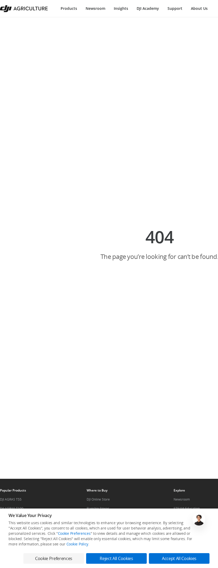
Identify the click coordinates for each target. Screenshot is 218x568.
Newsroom (95, 8)
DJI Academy (148, 8)
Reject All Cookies (116, 558)
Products (69, 8)
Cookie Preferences (74, 533)
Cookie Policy (77, 543)
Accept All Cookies (179, 558)
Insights (121, 8)
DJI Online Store (98, 499)
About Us (199, 8)
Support (174, 8)
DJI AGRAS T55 (11, 499)
